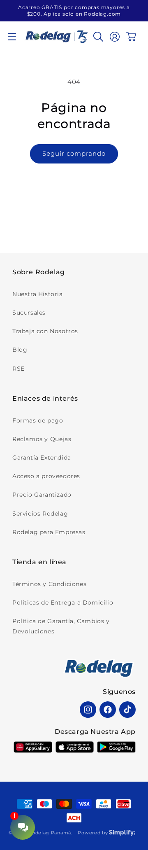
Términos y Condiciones (49, 584)
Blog (19, 349)
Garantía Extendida (41, 457)
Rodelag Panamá (49, 833)
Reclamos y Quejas (41, 439)
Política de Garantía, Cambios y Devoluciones (61, 626)
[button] (12, 37)
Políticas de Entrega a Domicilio (62, 602)
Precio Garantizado (42, 494)
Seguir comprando (74, 153)
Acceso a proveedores (46, 476)
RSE (18, 368)
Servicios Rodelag (40, 513)
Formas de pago (37, 420)
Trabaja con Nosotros (45, 331)
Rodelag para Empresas (49, 532)
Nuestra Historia (37, 294)
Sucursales (29, 312)
